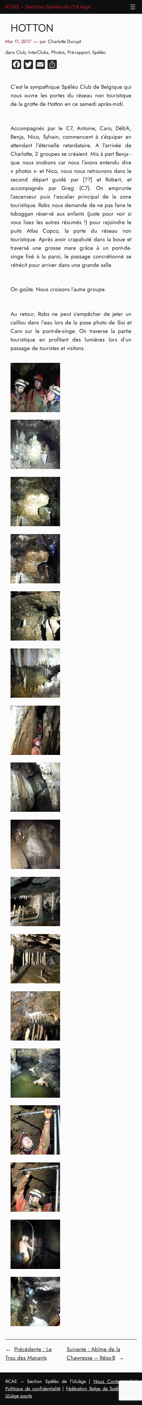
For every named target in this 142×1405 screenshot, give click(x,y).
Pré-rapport (78, 52)
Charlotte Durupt (64, 41)
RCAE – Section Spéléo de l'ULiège (48, 7)
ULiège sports (18, 1396)
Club (20, 52)
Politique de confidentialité (32, 1388)
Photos (58, 52)
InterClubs (38, 52)
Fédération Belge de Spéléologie (99, 1388)
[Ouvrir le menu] (133, 7)
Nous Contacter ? (112, 1381)
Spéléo (99, 52)
